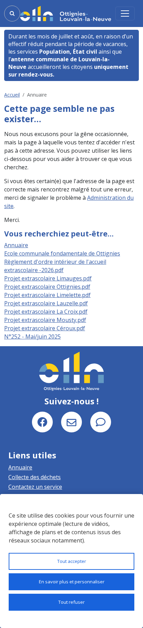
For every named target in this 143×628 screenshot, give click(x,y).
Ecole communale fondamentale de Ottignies (62, 253)
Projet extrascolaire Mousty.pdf (45, 320)
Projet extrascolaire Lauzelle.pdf (46, 303)
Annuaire (16, 245)
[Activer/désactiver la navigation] (125, 13)
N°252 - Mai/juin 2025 (32, 336)
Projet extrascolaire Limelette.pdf (47, 295)
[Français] (65, 13)
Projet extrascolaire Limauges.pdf (48, 278)
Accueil (12, 94)
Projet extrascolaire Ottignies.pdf (47, 286)
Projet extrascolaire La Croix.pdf (45, 311)
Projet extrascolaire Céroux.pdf (44, 328)
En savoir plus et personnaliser (71, 581)
